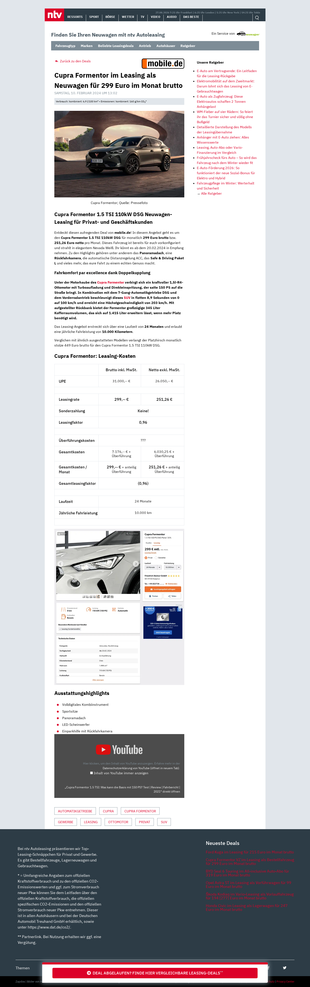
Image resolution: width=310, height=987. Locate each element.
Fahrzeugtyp (65, 46)
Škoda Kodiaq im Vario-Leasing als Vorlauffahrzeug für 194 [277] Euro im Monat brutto (250, 896)
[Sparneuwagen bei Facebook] (268, 967)
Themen (23, 968)
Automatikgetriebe (75, 811)
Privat (144, 822)
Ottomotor (118, 822)
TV (142, 17)
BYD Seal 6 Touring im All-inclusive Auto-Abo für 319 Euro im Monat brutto (247, 873)
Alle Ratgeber (211, 193)
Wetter (128, 17)
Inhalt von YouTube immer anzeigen (121, 773)
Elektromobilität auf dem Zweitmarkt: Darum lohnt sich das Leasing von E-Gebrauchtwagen (226, 86)
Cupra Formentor (110, 282)
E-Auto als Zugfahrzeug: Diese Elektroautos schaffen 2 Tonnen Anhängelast (221, 101)
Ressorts (75, 17)
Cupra (108, 811)
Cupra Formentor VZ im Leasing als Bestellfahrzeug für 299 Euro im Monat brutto (250, 861)
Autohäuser (165, 46)
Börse (110, 17)
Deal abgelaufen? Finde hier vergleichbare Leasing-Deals (157, 973)
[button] (54, 15)
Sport (94, 17)
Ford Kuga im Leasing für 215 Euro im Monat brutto (250, 852)
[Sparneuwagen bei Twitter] (284, 967)
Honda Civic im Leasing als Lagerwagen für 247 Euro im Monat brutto (247, 907)
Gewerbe (65, 822)
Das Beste (191, 17)
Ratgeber (187, 46)
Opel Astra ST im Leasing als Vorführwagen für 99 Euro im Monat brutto (248, 884)
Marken (87, 46)
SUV (127, 297)
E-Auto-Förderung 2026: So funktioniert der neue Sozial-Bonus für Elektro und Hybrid (226, 173)
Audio (172, 17)
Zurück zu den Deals (75, 61)
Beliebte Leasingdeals (116, 46)
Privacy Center (285, 981)
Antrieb (145, 46)
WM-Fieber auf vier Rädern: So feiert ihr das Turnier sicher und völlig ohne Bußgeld (225, 117)
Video (155, 17)
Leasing (91, 822)
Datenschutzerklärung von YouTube (141, 768)
